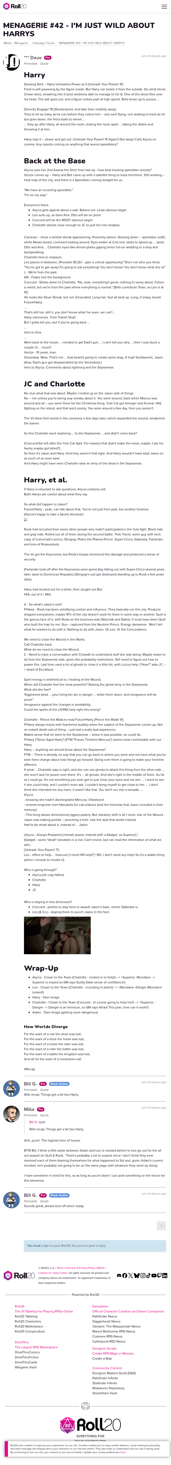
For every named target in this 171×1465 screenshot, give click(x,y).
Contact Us (44, 1273)
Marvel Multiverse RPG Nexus (113, 1331)
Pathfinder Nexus (104, 1316)
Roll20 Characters (28, 1321)
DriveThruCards (26, 1362)
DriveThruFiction (27, 1357)
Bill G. (31, 1083)
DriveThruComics (27, 1352)
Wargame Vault (26, 1367)
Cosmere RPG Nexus (107, 1336)
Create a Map (102, 1358)
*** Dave (33, 57)
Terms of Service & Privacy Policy (76, 1268)
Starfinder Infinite (104, 1383)
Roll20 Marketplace (29, 1326)
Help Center (60, 1273)
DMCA (100, 1268)
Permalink (31, 63)
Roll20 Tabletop (26, 1316)
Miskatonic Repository (108, 1388)
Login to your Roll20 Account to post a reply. (73, 1245)
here (123, 1452)
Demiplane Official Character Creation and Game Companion (128, 1309)
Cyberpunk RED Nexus (108, 1341)
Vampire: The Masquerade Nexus (116, 1326)
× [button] (166, 1445)
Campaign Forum (43, 43)
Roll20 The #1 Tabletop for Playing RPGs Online (44, 1309)
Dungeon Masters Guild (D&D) (114, 1373)
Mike (30, 1109)
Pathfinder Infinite (105, 1378)
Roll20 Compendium (30, 1331)
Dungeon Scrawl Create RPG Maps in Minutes (113, 1351)
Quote (44, 63)
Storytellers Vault (104, 1393)
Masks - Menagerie (16, 43)
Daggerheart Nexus (106, 1321)
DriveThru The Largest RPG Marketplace (36, 1345)
